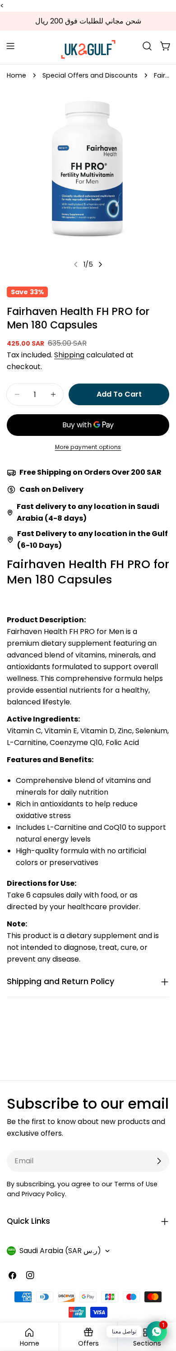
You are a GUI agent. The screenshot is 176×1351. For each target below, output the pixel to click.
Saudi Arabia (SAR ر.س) (60, 1250)
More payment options (88, 447)
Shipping (69, 355)
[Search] (147, 46)
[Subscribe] (158, 1161)
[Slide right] (100, 264)
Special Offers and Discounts (90, 75)
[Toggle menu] (10, 46)
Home (16, 75)
